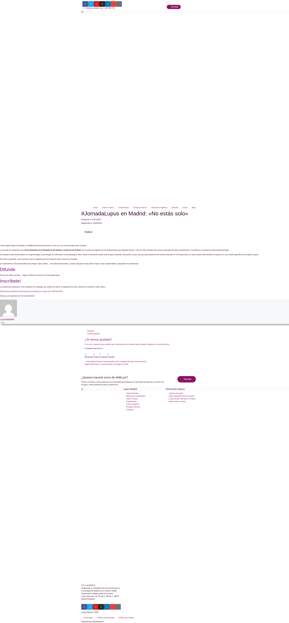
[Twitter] (91, 4)
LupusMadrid (7, 319)
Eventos (175, 207)
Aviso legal (88, 618)
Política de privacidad (105, 618)
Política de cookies (126, 618)
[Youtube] (96, 4)
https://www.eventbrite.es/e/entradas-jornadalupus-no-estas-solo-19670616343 (31, 291)
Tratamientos (123, 207)
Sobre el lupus (108, 207)
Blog (194, 207)
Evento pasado (93, 334)
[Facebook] (85, 4)
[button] (168, 3)
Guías (185, 207)
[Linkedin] (108, 4)
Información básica (175, 389)
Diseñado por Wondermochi (92, 622)
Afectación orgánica (159, 207)
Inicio (95, 207)
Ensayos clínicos (140, 207)
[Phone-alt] (119, 4)
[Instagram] (102, 4)
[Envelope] (113, 4)
